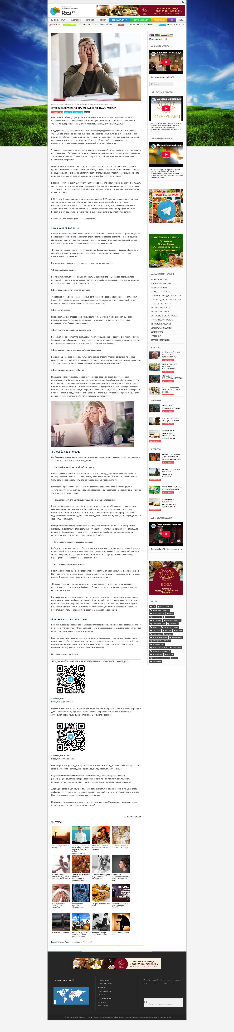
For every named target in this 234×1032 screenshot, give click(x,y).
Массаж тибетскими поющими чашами (171, 419)
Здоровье (68, 104)
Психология (78, 112)
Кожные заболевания (161, 284)
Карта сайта (103, 1006)
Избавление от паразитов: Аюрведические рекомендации (169, 434)
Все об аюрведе (166, 606)
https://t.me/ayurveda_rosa (63, 759)
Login (182, 2)
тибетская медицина (160, 658)
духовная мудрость (173, 620)
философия (157, 661)
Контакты (102, 1002)
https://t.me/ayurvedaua (62, 702)
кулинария (156, 630)
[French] (153, 35)
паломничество (158, 644)
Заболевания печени (160, 308)
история (156, 627)
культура (168, 630)
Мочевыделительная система (164, 316)
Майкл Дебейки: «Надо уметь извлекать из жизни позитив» (172, 390)
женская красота (159, 623)
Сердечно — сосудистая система (166, 296)
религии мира (157, 654)
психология (177, 647)
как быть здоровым (171, 627)
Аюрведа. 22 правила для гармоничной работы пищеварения (156, 25)
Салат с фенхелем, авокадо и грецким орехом (171, 378)
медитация (157, 634)
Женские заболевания (161, 324)
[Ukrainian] (171, 35)
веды (171, 613)
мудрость (169, 634)
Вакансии (102, 987)
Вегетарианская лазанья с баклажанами (169, 355)
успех (174, 658)
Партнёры (102, 995)
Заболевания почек (160, 312)
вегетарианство (158, 613)
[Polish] (162, 35)
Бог (154, 606)
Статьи (61, 104)
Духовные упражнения (161, 610)
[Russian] (165, 35)
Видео (83, 25)
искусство (173, 623)
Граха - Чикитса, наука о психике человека (172, 488)
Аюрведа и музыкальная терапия (101, 25)
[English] (150, 35)
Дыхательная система (161, 304)
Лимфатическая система (162, 320)
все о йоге (170, 617)
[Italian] (159, 35)
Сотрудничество (105, 998)
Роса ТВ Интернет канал (160, 1003)
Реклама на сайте (105, 984)
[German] (156, 35)
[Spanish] (168, 35)
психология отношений (161, 651)
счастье (170, 654)
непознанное (177, 637)
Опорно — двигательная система (166, 300)
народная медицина (160, 637)
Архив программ (105, 991)
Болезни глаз (157, 332)
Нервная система (159, 288)
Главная (54, 104)
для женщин (157, 620)
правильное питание (160, 647)
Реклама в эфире (105, 980)
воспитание (157, 617)
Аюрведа (125, 25)
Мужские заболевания (161, 328)
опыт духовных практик (161, 641)
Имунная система (159, 280)
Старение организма (160, 340)
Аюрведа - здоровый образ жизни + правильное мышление (171, 473)
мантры (179, 630)
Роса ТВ (89, 1017)
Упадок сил (156, 336)
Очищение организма (160, 292)
